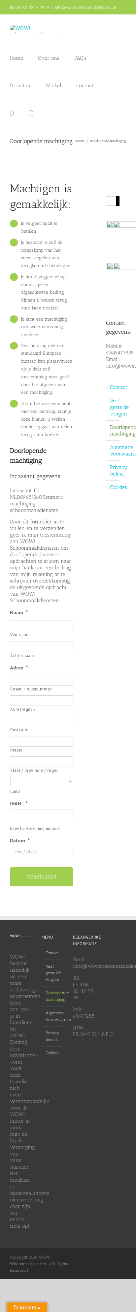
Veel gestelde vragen (119, 407)
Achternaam (22, 655)
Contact (118, 387)
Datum (20, 840)
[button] (31, 112)
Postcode (19, 729)
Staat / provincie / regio (34, 770)
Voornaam (20, 634)
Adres (19, 667)
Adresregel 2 (23, 709)
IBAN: (18, 803)
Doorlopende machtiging (53, 996)
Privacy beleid (118, 470)
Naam (19, 612)
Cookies (118, 487)
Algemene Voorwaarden (53, 1016)
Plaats (16, 750)
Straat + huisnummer (31, 689)
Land (15, 791)
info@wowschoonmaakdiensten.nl (85, 7)
